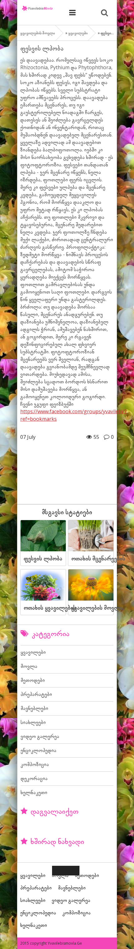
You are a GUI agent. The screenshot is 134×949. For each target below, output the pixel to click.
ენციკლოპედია (38, 750)
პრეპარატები (36, 694)
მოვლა (29, 666)
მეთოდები (33, 680)
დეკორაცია (34, 778)
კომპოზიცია (35, 764)
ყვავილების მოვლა (37, 8)
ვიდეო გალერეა (40, 736)
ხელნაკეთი (34, 792)
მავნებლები (34, 708)
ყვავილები (78, 33)
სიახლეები (33, 722)
